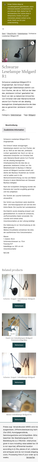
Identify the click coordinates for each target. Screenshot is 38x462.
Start (4, 33)
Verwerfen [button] (30, 457)
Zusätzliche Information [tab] (14, 130)
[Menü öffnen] (3, 29)
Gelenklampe (22, 33)
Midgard (32, 115)
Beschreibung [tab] (11, 125)
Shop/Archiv (11, 33)
